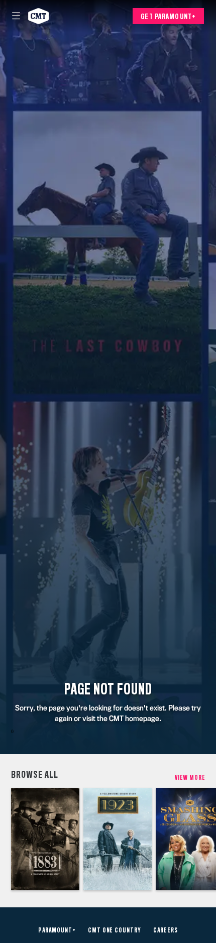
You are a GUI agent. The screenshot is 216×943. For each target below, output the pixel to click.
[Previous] (5, 839)
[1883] (45, 839)
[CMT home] (38, 16)
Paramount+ (57, 930)
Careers (165, 930)
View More (190, 777)
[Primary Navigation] (16, 16)
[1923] (117, 839)
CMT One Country (114, 930)
